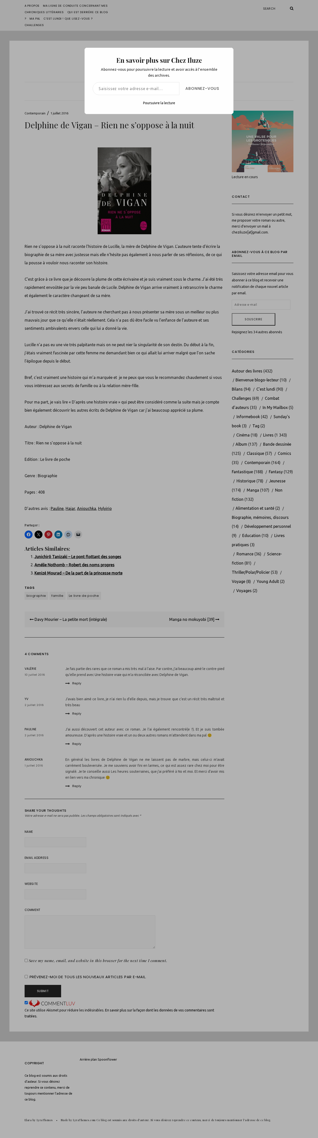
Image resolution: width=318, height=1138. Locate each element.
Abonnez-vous (202, 88)
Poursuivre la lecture (159, 103)
